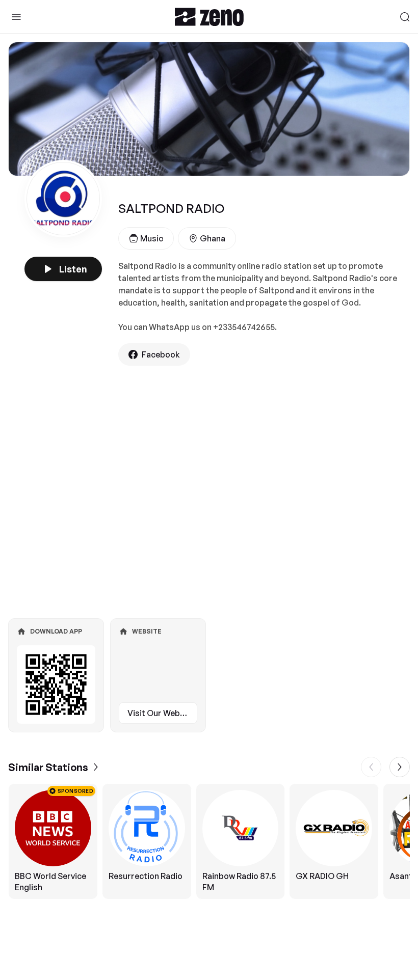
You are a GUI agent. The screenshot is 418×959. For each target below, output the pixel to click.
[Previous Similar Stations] (371, 767)
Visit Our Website (161, 713)
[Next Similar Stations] (399, 767)
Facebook (161, 354)
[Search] (405, 17)
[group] (209, 841)
